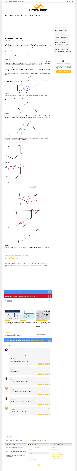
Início (6, 15)
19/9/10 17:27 (12, 369)
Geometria (8, 320)
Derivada (56, 42)
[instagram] (69, 1)
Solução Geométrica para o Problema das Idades (16, 255)
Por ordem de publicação (34, 447)
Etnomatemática (61, 51)
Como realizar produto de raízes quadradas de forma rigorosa (15, 456)
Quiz (59, 49)
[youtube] (67, 1)
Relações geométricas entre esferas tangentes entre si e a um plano (27, 324)
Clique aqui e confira (63, 71)
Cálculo (17, 15)
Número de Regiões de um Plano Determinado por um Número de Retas (22, 257)
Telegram (21, 291)
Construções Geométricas (41, 320)
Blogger (37, 467)
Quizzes (31, 15)
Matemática (57, 37)
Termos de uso (8, 266)
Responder (41, 364)
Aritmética (66, 44)
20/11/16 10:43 (12, 409)
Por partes (54, 447)
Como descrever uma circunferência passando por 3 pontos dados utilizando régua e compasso (43, 324)
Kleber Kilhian (44, 263)
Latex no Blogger (32, 459)
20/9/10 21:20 (12, 399)
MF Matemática (15, 349)
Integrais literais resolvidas (57, 456)
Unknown (13, 408)
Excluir (47, 364)
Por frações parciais (56, 452)
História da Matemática (59, 30)
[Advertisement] (28, 27)
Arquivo (11, 15)
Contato (5, 1)
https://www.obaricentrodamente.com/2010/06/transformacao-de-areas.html (28, 265)
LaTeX (56, 49)
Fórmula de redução (56, 458)
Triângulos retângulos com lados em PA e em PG (16, 451)
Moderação (15, 1)
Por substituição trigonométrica (58, 454)
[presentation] (14, 340)
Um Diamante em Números (11, 258)
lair (12, 388)
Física (66, 30)
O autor (21, 440)
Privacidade (10, 1)
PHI (67, 42)
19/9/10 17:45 (12, 379)
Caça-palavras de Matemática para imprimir (15, 447)
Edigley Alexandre (49, 467)
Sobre (26, 15)
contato (27, 296)
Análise (56, 44)
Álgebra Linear (68, 51)
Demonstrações (58, 35)
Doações (39, 440)
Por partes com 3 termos (57, 460)
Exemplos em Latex (33, 457)
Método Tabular (55, 449)
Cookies (19, 1)
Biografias (61, 44)
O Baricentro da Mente (21, 467)
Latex (22, 15)
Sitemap (16, 440)
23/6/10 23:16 (12, 351)
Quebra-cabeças (62, 42)
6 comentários (21, 40)
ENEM (56, 51)
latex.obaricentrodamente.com (36, 340)
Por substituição (55, 450)
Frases (68, 49)
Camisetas (38, 15)
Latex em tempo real (33, 455)
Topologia (63, 49)
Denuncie (23, 1)
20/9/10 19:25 (12, 389)
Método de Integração (66, 35)
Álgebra (66, 28)
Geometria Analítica (64, 37)
